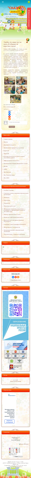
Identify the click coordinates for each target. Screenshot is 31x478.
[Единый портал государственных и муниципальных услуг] (15, 349)
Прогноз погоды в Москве (15, 381)
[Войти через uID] (9, 112)
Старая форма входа (16, 280)
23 (17, 49)
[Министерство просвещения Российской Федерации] (7, 353)
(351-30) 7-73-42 (11, 14)
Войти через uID (15, 274)
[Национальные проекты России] (16, 339)
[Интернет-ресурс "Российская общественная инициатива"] (23, 358)
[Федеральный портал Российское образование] (15, 358)
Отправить (11, 126)
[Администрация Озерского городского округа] (23, 353)
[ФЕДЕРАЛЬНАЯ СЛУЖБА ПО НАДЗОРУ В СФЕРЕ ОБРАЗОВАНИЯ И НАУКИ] (19, 362)
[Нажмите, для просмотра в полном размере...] (10, 76)
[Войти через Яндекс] (9, 117)
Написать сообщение (9, 421)
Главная (5, 49)
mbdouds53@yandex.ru (17, 466)
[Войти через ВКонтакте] (9, 114)
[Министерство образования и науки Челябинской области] (15, 353)
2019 (9, 49)
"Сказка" (15, 8)
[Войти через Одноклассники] (9, 119)
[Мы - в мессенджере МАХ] (16, 318)
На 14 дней (15, 380)
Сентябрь (14, 49)
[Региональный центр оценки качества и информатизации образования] (11, 362)
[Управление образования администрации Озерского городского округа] (8, 358)
